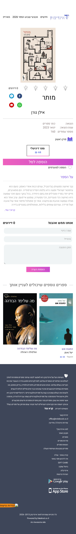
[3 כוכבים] (45, 87)
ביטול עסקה (63, 466)
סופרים (65, 437)
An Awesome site (38, 522)
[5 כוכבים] (65, 87)
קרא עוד (48, 408)
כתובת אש (67, 349)
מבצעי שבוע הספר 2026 (25, 17)
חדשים (44, 17)
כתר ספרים (49, 124)
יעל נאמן (69, 352)
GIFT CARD (44, 5)
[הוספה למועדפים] (42, 296)
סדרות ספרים (63, 440)
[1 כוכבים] (26, 87)
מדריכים (33, 5)
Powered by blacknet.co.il (38, 518)
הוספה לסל (38, 162)
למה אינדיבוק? (56, 5)
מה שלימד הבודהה (27, 348)
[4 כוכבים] (55, 87)
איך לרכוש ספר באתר (59, 458)
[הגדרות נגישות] (9, 505)
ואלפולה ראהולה (28, 352)
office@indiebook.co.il (58, 418)
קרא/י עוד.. (9, 210)
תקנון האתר (63, 433)
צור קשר (11, 5)
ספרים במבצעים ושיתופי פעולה (55, 448)
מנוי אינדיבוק (21, 5)
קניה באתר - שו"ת (61, 455)
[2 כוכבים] (36, 87)
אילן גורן (38, 112)
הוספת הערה (38, 269)
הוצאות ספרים (62, 444)
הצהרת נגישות (62, 474)
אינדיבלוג (64, 470)
